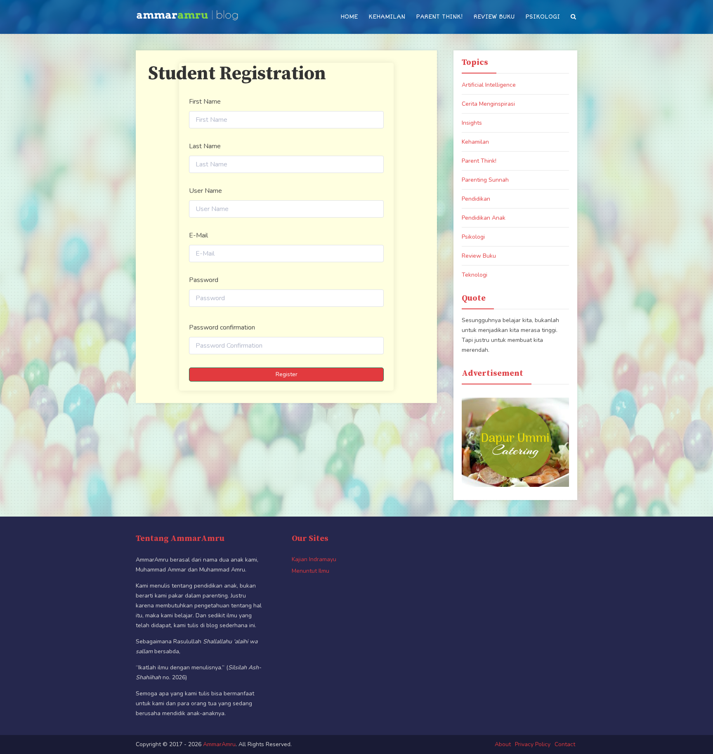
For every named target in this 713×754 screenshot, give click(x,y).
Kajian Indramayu (314, 559)
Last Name (205, 146)
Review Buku (494, 16)
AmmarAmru (219, 744)
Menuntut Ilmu (310, 571)
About (503, 744)
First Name (205, 101)
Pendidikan (476, 199)
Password (203, 280)
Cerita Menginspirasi (488, 104)
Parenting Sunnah (485, 180)
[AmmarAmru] (187, 13)
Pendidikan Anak (483, 218)
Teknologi (474, 275)
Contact (565, 744)
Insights (472, 123)
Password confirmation (222, 327)
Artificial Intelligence (489, 85)
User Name (205, 190)
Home (349, 16)
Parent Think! (439, 16)
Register (286, 374)
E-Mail (198, 235)
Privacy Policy (532, 744)
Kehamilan (386, 16)
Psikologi (542, 16)
